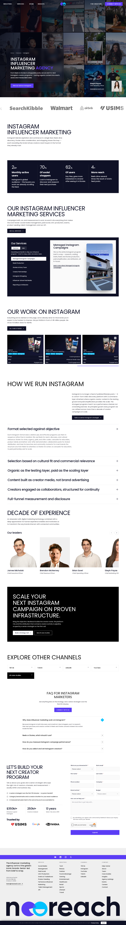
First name (74, 773)
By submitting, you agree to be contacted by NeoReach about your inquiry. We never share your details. (95, 818)
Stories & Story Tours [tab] (20, 267)
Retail (61, 885)
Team (104, 871)
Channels (18, 52)
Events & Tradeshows (45, 877)
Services (20, 4)
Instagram (84, 869)
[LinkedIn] (60, 857)
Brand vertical (75, 790)
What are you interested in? (80, 765)
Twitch (83, 874)
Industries (7, 4)
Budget (98, 790)
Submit (95, 833)
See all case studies (43, 633)
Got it (103, 923)
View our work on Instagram (22, 85)
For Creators (96, 4)
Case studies (106, 874)
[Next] (117, 533)
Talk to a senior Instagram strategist (86, 418)
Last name (99, 773)
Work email (100, 765)
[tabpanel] (83, 267)
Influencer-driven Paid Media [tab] (22, 280)
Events (104, 882)
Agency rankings (107, 879)
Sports (61, 887)
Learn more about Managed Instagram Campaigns (66, 266)
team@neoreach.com (13, 884)
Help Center (106, 866)
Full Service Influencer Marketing (45, 883)
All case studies (16, 328)
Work (31, 4)
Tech (61, 866)
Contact (105, 887)
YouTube (84, 871)
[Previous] (111, 533)
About (104, 869)
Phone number (75, 782)
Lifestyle (62, 890)
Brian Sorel (77, 570)
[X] (71, 857)
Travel (61, 892)
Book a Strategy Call (22, 633)
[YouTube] (55, 857)
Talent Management (45, 887)
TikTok (83, 866)
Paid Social (42, 871)
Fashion (62, 871)
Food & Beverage (65, 874)
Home (12, 52)
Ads (23, 248)
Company (99, 782)
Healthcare (63, 882)
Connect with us (114, 4)
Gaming (62, 877)
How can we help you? (78, 798)
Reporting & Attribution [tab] (20, 285)
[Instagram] (66, 857)
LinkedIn (83, 877)
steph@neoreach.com (97, 89)
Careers (104, 885)
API (39, 890)
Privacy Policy (95, 923)
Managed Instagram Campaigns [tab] (24, 259)
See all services (15, 231)
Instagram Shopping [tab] (19, 276)
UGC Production (43, 874)
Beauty (61, 869)
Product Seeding (44, 879)
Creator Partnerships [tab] (20, 272)
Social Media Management (43, 867)
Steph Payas (111, 570)
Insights (41, 4)
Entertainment (64, 879)
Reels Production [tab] (18, 263)
